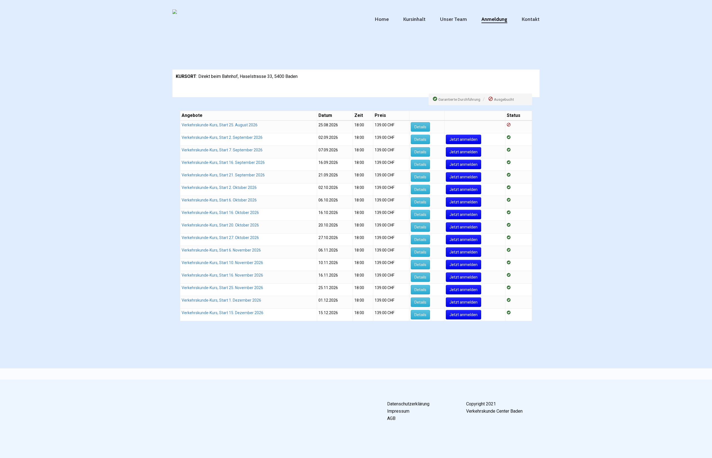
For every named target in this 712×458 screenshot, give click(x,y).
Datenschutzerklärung (408, 404)
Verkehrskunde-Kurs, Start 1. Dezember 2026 (221, 300)
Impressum (398, 411)
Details (420, 127)
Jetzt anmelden (463, 139)
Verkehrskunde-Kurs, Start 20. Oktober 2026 (220, 225)
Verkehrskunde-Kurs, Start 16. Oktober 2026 (220, 212)
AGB (391, 418)
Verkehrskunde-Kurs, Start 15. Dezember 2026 (222, 313)
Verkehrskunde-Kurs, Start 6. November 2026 (221, 250)
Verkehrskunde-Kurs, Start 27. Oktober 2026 (220, 237)
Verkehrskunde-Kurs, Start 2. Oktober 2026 (219, 187)
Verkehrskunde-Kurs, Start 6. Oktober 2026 (219, 200)
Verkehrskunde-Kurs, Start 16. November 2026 (222, 275)
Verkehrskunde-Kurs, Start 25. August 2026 (220, 125)
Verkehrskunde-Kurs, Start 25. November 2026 (222, 287)
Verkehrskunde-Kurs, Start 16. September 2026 (223, 162)
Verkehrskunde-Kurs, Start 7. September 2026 (222, 150)
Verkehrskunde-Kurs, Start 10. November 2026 (222, 262)
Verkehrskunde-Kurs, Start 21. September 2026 (223, 175)
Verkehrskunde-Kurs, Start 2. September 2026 (222, 137)
